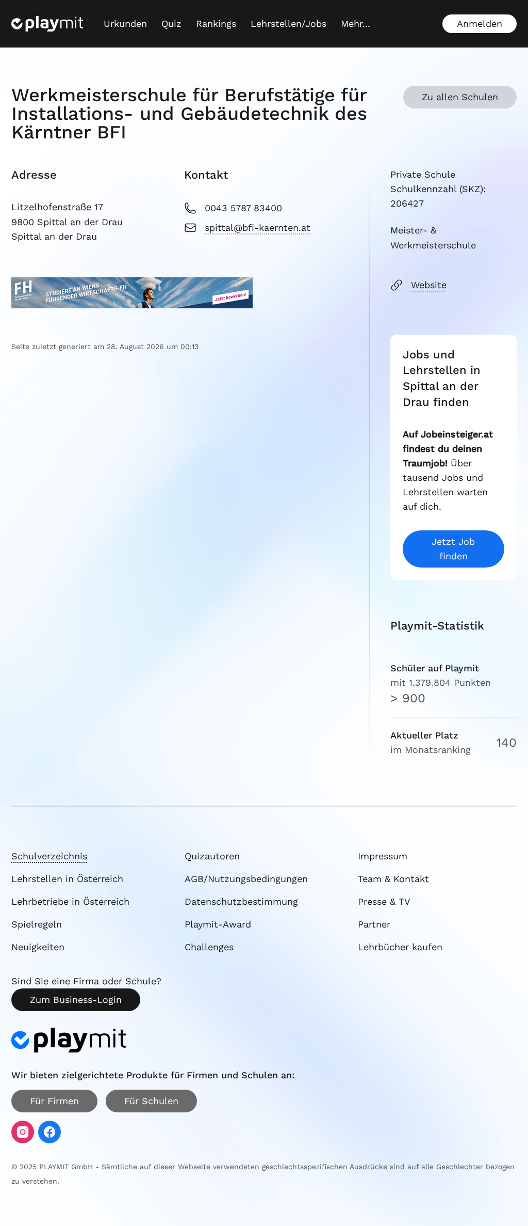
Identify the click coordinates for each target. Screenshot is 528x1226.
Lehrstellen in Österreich (67, 878)
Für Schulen (151, 1100)
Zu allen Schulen (460, 96)
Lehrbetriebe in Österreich (70, 901)
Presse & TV (384, 901)
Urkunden (125, 23)
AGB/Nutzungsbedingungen (246, 878)
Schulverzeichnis (49, 856)
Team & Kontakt (393, 878)
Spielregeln (36, 924)
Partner (374, 924)
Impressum (382, 856)
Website (429, 284)
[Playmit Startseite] (47, 24)
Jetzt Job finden (453, 548)
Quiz (171, 23)
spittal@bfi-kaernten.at (257, 227)
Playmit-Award (218, 924)
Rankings (216, 23)
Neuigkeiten (37, 946)
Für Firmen (54, 1100)
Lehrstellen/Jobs (288, 23)
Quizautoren (212, 856)
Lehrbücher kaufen (400, 946)
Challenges (209, 946)
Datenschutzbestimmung (241, 901)
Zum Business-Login (76, 999)
